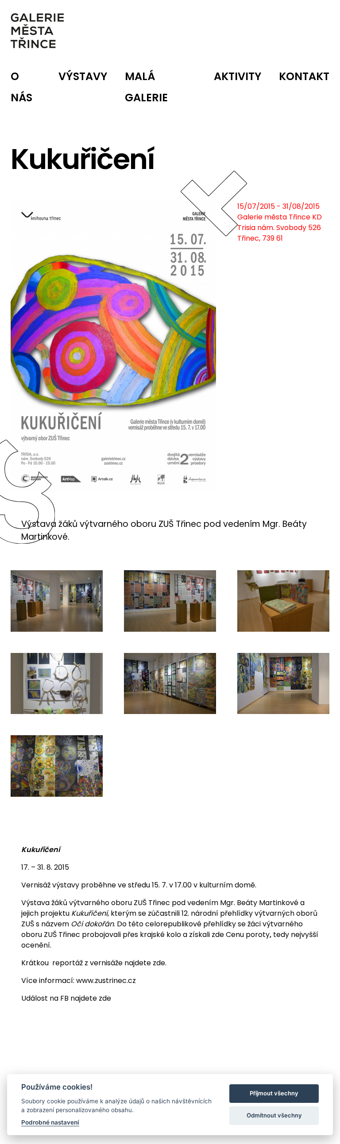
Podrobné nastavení (50, 1122)
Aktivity (237, 76)
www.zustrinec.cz (106, 980)
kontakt (304, 76)
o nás (21, 87)
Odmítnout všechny (274, 1115)
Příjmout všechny (274, 1093)
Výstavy (82, 76)
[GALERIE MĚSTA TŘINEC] (37, 30)
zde (159, 963)
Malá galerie (146, 87)
